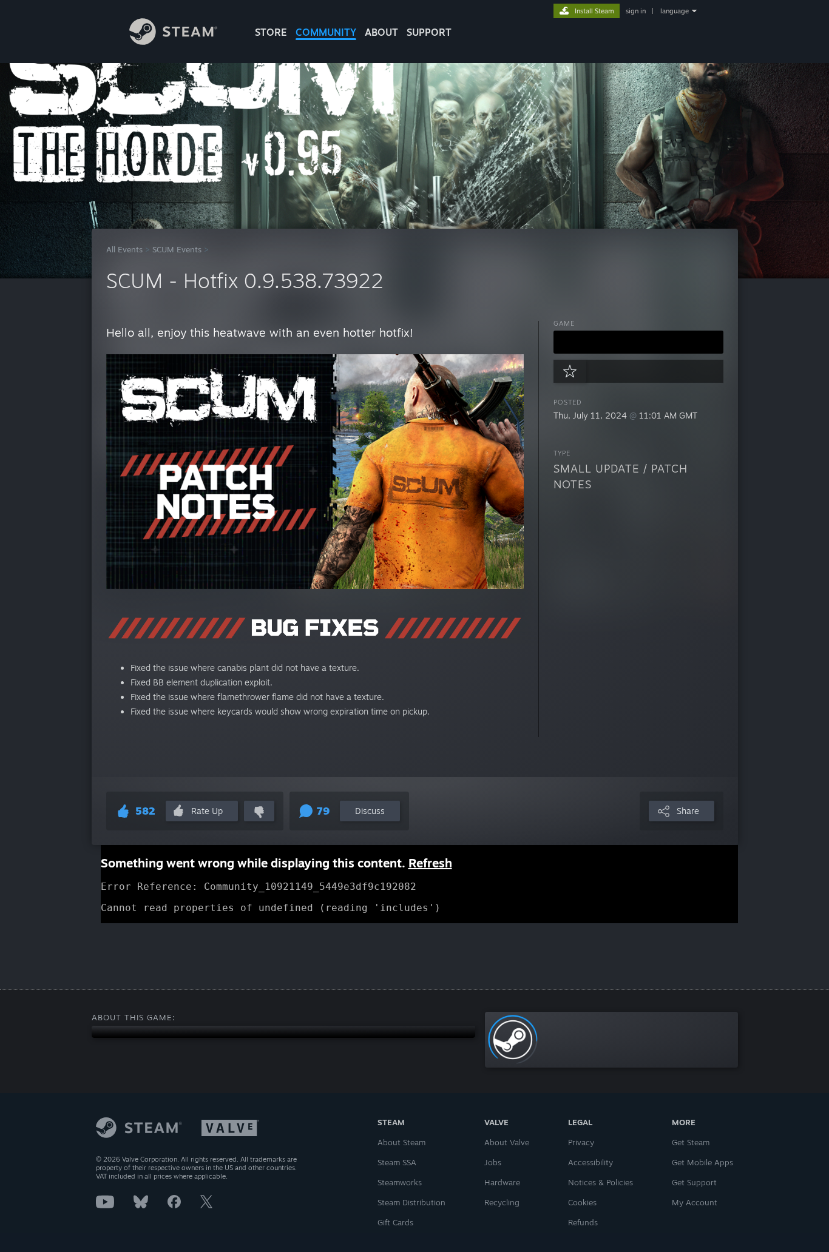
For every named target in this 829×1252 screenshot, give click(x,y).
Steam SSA (396, 1162)
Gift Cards (395, 1222)
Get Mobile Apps (702, 1162)
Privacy (581, 1142)
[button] (638, 342)
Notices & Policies (600, 1182)
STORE (271, 32)
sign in (636, 11)
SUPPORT (429, 32)
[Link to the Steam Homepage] (173, 41)
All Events (124, 249)
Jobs (492, 1162)
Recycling (501, 1202)
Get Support (694, 1182)
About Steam (401, 1142)
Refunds (583, 1222)
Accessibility (590, 1162)
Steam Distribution (411, 1202)
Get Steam (690, 1142)
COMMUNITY (326, 32)
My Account (694, 1202)
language (674, 11)
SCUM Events (176, 249)
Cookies (582, 1202)
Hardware (502, 1182)
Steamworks (399, 1182)
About (381, 32)
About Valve (506, 1142)
